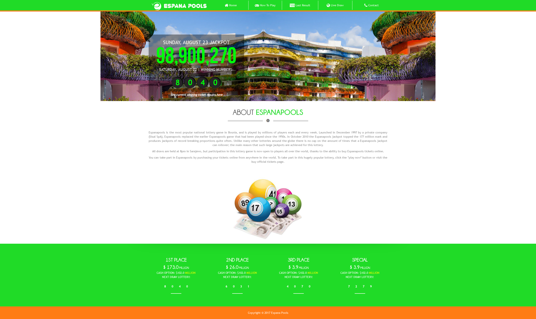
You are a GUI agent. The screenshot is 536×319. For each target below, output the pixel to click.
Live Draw (337, 5)
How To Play (267, 5)
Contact (373, 5)
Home (232, 5)
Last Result (302, 5)
